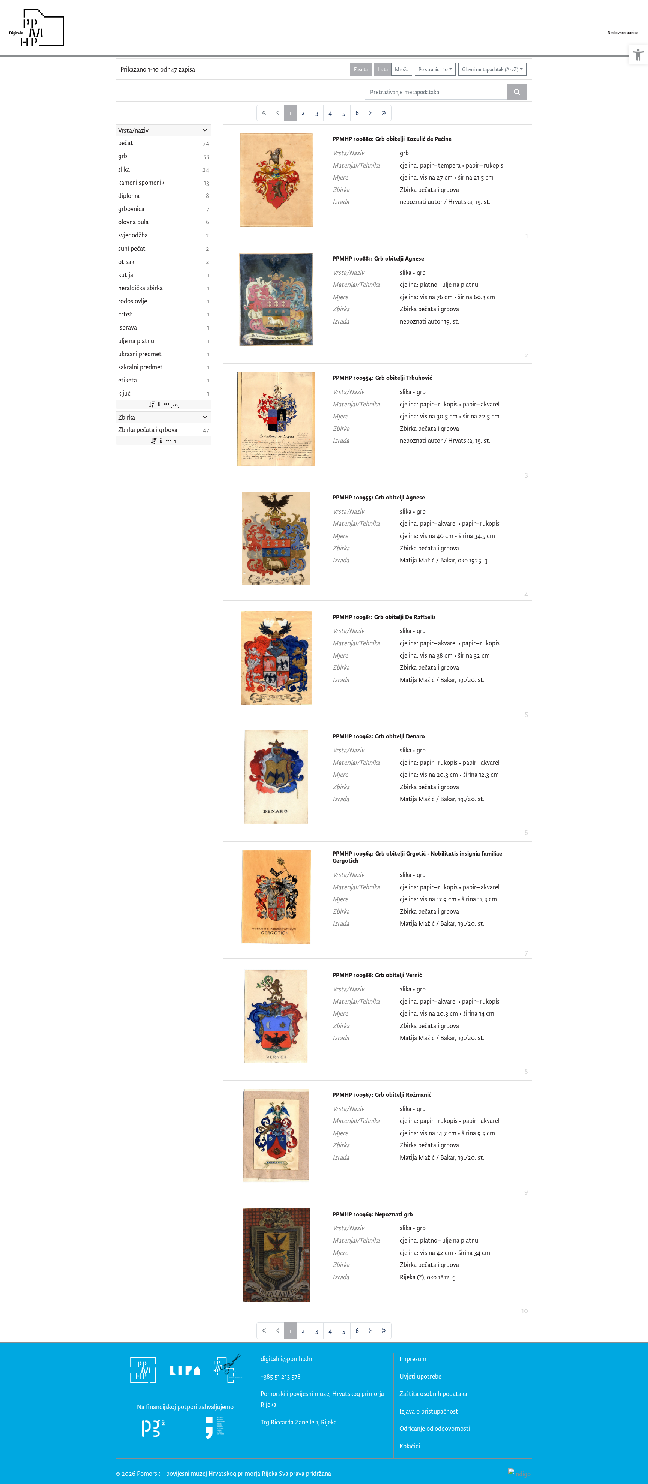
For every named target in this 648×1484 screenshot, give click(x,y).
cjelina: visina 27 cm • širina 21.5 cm (447, 177)
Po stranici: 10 (433, 69)
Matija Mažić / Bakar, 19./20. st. (442, 679)
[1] (175, 440)
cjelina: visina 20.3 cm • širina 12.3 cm (449, 774)
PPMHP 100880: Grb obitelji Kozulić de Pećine (392, 138)
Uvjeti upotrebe (420, 1376)
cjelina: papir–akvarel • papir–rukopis (450, 523)
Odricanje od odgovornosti (434, 1428)
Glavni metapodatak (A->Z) (490, 69)
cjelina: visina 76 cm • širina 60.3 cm (447, 296)
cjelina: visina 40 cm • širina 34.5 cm (447, 535)
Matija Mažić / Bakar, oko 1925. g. (444, 560)
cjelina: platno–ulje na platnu (439, 284)
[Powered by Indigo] (519, 1473)
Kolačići (409, 1446)
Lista (383, 69)
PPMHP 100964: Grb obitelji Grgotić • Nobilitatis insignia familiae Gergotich (417, 857)
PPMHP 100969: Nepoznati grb (373, 1214)
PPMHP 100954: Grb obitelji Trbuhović (382, 377)
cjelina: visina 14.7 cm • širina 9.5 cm (447, 1133)
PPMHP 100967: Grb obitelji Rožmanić (382, 1094)
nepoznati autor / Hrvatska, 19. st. (445, 201)
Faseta (361, 69)
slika (405, 272)
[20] (175, 404)
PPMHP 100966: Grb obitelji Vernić (377, 975)
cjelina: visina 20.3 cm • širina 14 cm (447, 1013)
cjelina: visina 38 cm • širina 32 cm (445, 655)
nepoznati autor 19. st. (429, 321)
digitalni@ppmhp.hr (287, 1358)
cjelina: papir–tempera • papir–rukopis (451, 165)
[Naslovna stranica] (34, 27)
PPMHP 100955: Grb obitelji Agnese (379, 497)
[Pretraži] (516, 92)
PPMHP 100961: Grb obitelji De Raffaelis (384, 617)
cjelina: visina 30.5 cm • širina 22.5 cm (450, 416)
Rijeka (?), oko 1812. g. (428, 1277)
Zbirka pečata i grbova (429, 189)
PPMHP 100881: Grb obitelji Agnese (378, 258)
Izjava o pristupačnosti (429, 1411)
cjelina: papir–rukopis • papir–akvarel (450, 404)
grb (404, 152)
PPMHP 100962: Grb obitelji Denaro (379, 736)
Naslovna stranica (623, 32)
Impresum (412, 1358)
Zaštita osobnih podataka (433, 1393)
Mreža (401, 69)
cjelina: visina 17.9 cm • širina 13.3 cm (448, 899)
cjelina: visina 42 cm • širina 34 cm (445, 1252)
